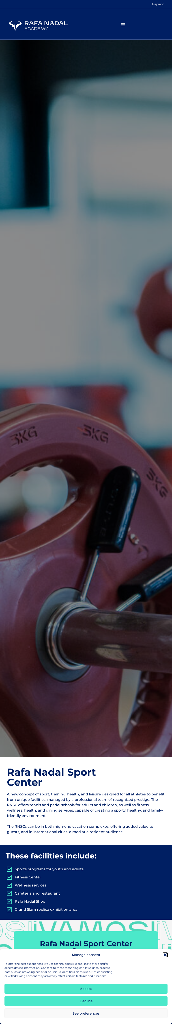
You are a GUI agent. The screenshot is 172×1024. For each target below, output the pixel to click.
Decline (86, 1001)
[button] (165, 955)
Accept (86, 989)
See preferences (86, 1013)
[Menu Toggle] (123, 24)
